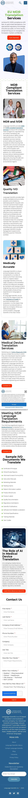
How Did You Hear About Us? (13, 684)
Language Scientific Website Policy (14, 407)
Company (5, 641)
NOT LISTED (8, 679)
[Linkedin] (17, 793)
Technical (18, 677)
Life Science (8, 677)
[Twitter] (14, 793)
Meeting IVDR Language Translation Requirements (12, 417)
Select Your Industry (10, 671)
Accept (14, 404)
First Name (6, 609)
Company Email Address (11, 625)
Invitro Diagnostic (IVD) (19, 352)
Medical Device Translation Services (12, 345)
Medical (6, 673)
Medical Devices (7, 427)
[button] (25, 391)
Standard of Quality (12, 299)
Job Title (5, 650)
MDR (22, 126)
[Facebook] (10, 793)
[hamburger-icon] (25, 2)
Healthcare (15, 675)
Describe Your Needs (10, 658)
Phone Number (8, 633)
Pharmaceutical (17, 673)
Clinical (6, 675)
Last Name (6, 617)
